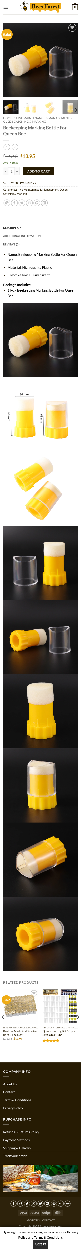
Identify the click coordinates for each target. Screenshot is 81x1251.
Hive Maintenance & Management (43, 118)
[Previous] (10, 59)
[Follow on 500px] (67, 1204)
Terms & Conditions (17, 1100)
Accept (40, 1244)
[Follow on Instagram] (20, 1204)
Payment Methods (16, 1140)
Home (7, 118)
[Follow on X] (34, 1204)
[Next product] (7, 147)
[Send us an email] (47, 1204)
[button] (5, 7)
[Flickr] (61, 1204)
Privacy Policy (13, 1108)
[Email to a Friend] (29, 203)
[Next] (71, 59)
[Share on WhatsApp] (7, 203)
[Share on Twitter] (21, 203)
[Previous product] (15, 147)
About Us (10, 1084)
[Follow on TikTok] (27, 1204)
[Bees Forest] (40, 7)
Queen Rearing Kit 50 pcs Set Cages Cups (59, 1032)
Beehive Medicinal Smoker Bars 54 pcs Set (20, 1032)
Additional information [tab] (22, 236)
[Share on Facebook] (14, 203)
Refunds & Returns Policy (21, 1132)
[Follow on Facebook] (13, 1204)
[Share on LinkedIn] (44, 203)
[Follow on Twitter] (40, 1204)
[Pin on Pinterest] (36, 203)
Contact (9, 1092)
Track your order (15, 1156)
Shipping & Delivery (17, 1148)
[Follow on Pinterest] (54, 1204)
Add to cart (38, 171)
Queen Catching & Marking (24, 121)
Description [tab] (12, 227)
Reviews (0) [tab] (11, 244)
